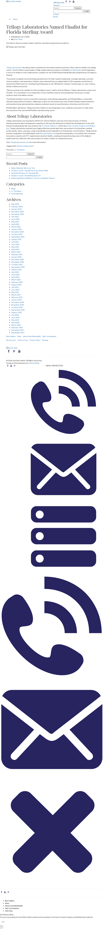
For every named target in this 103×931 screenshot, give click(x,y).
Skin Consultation (49, 336)
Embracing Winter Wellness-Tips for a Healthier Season (33, 178)
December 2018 (17, 302)
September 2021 (17, 237)
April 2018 (15, 322)
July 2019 (15, 287)
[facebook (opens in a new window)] (66, 3)
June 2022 (15, 219)
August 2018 (16, 312)
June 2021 (15, 244)
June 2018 (15, 317)
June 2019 (15, 290)
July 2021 (15, 242)
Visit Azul (8, 911)
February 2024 (17, 206)
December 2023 (17, 212)
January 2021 (16, 257)
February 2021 (17, 254)
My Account (11, 340)
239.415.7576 (57, 365)
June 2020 (15, 275)
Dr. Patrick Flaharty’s (50, 126)
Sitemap (45, 340)
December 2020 (17, 259)
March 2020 (16, 280)
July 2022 (15, 217)
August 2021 (16, 239)
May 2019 (15, 292)
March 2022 (16, 227)
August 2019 (16, 285)
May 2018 (15, 320)
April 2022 (15, 224)
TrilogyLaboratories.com (19, 142)
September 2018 (17, 310)
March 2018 (16, 325)
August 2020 (16, 269)
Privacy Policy (35, 340)
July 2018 (15, 315)
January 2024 (16, 209)
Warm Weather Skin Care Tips (23, 168)
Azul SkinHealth (75, 70)
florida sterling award (25, 146)
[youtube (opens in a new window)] (73, 3)
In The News (20, 150)
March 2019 (16, 295)
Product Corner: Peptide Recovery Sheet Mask (29, 170)
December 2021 (17, 232)
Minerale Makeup (46, 133)
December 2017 (17, 330)
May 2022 (15, 222)
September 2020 (17, 267)
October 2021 (16, 234)
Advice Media (34, 363)
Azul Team (18, 39)
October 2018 (16, 307)
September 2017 (17, 332)
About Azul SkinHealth (32, 336)
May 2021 (15, 247)
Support (56, 5)
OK (3, 922)
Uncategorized (17, 193)
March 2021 (16, 252)
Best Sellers (11, 336)
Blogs (13, 188)
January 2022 (16, 229)
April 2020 (15, 277)
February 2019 (17, 297)
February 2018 (17, 327)
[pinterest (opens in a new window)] (70, 3)
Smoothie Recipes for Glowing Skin (25, 173)
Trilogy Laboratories (14, 67)
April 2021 (15, 249)
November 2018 (17, 305)
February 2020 (17, 282)
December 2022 (17, 214)
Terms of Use (22, 340)
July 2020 (15, 272)
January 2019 (16, 300)
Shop (19, 336)
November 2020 (17, 262)
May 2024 (15, 204)
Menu (15, 19)
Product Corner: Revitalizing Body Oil (25, 175)
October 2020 (16, 264)
